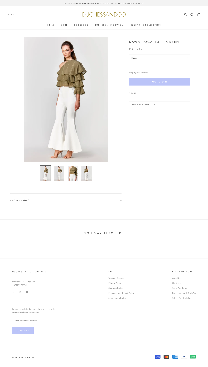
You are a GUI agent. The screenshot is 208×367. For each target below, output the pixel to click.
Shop (64, 25)
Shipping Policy (115, 288)
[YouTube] (27, 291)
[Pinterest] (147, 93)
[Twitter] (144, 93)
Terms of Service (115, 278)
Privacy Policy (114, 283)
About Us (176, 278)
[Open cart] (198, 14)
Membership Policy (117, 298)
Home (50, 25)
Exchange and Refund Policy (121, 293)
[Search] (192, 14)
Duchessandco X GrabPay (184, 293)
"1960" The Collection (145, 25)
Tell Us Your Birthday (181, 298)
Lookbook (81, 25)
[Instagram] (20, 291)
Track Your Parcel (180, 288)
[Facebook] (140, 93)
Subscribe (23, 330)
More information (143, 104)
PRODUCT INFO (20, 200)
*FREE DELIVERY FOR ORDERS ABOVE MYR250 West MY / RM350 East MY (104, 3)
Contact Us (177, 283)
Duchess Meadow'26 (109, 25)
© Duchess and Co (23, 357)
